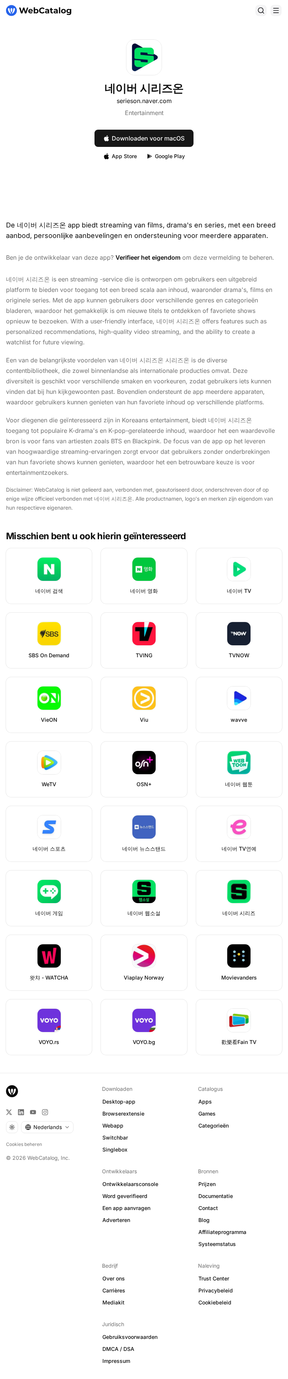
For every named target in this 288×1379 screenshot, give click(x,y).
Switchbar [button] (115, 1137)
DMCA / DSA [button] (118, 1349)
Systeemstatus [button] (217, 1244)
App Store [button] (124, 156)
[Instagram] (45, 1112)
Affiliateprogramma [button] (222, 1232)
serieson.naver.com (144, 101)
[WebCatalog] (12, 1091)
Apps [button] (205, 1101)
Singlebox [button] (115, 1149)
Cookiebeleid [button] (214, 1302)
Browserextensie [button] (123, 1113)
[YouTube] (33, 1112)
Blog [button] (204, 1220)
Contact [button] (208, 1208)
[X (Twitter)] (9, 1112)
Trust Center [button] (213, 1278)
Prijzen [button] (207, 1184)
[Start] (38, 10)
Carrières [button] (113, 1290)
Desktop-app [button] (118, 1101)
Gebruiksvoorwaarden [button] (130, 1337)
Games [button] (207, 1113)
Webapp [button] (112, 1125)
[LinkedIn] (21, 1112)
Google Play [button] (170, 156)
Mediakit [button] (113, 1302)
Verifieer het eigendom (148, 257)
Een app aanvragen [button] (126, 1208)
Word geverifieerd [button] (124, 1196)
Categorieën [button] (213, 1125)
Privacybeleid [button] (215, 1290)
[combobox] (47, 1127)
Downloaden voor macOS (148, 138)
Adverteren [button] (116, 1220)
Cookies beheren (24, 1144)
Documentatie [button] (215, 1196)
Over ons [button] (113, 1278)
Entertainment (144, 113)
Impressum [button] (116, 1361)
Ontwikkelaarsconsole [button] (130, 1184)
